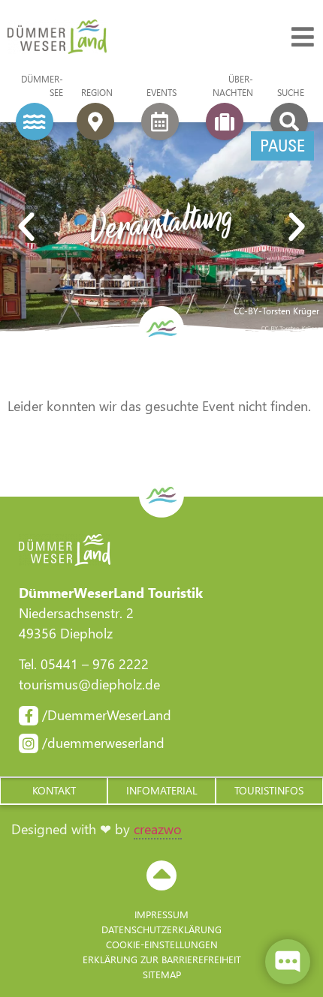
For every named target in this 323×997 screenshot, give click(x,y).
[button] (26, 227)
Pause (282, 145)
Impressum (161, 914)
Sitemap (162, 974)
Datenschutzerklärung (161, 929)
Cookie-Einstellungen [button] (162, 944)
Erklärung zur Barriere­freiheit (162, 959)
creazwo (158, 829)
